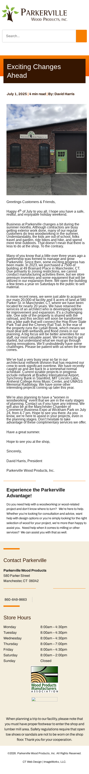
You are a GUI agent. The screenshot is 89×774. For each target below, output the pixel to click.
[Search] (81, 36)
